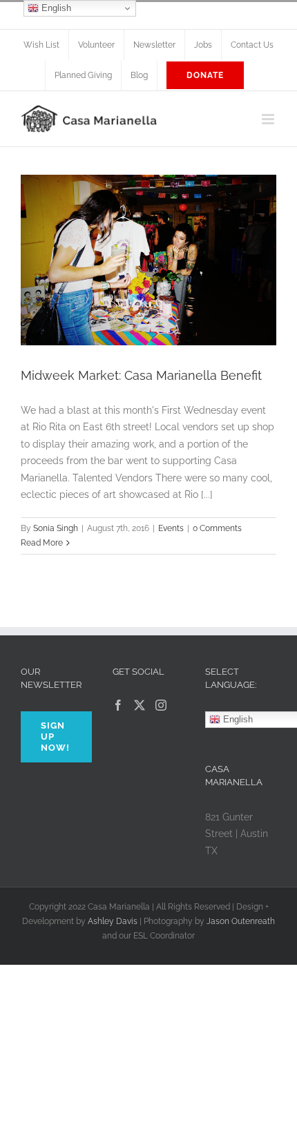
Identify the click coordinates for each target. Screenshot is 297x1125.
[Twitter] (139, 705)
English (55, 8)
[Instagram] (160, 705)
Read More (42, 543)
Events (171, 528)
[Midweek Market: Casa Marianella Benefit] (148, 260)
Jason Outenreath (241, 921)
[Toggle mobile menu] (269, 119)
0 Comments (217, 528)
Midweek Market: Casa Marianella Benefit (141, 375)
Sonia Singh (55, 528)
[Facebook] (118, 705)
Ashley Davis (112, 921)
